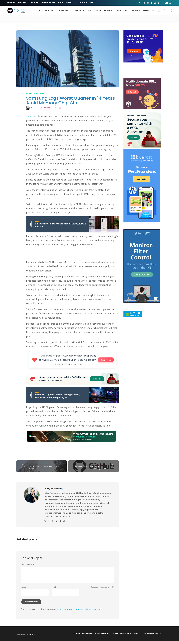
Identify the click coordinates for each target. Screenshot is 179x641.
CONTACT (83, 3)
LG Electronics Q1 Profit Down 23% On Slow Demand (44, 467)
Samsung (31, 116)
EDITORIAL (22, 3)
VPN (91, 3)
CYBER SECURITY (46, 10)
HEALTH (135, 10)
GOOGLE (108, 10)
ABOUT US (11, 3)
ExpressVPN (148, 10)
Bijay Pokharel (35, 108)
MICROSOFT (122, 10)
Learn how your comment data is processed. (80, 609)
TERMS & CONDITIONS (82, 633)
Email (54, 587)
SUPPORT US (71, 3)
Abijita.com (34, 634)
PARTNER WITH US (48, 3)
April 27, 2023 (45, 108)
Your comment (28, 564)
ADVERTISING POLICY (122, 633)
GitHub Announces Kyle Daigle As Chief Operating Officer (90, 467)
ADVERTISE (33, 3)
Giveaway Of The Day (152, 633)
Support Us (106, 360)
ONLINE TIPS (63, 10)
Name (24, 587)
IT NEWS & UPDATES (81, 10)
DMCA (60, 3)
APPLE (96, 10)
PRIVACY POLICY (102, 633)
